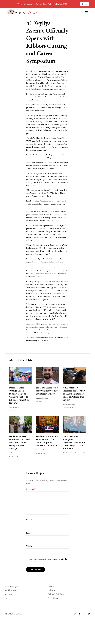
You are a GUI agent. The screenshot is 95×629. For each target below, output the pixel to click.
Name (29, 520)
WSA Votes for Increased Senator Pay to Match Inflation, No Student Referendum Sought (74, 393)
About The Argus (11, 586)
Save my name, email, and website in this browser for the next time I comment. (48, 560)
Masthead (8, 594)
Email (28, 533)
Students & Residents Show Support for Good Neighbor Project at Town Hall (47, 441)
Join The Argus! (10, 590)
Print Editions (53, 598)
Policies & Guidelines (56, 594)
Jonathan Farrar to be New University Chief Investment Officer (47, 390)
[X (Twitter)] (79, 614)
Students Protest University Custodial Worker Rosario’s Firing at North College (19, 442)
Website (29, 546)
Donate (51, 586)
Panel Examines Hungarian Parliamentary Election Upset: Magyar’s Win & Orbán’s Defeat (74, 442)
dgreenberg (43, 67)
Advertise (51, 590)
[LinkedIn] (88, 614)
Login (7, 598)
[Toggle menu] (85, 11)
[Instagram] (75, 614)
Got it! (84, 4)
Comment (30, 489)
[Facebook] (84, 614)
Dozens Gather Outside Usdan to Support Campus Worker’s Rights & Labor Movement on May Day (19, 395)
